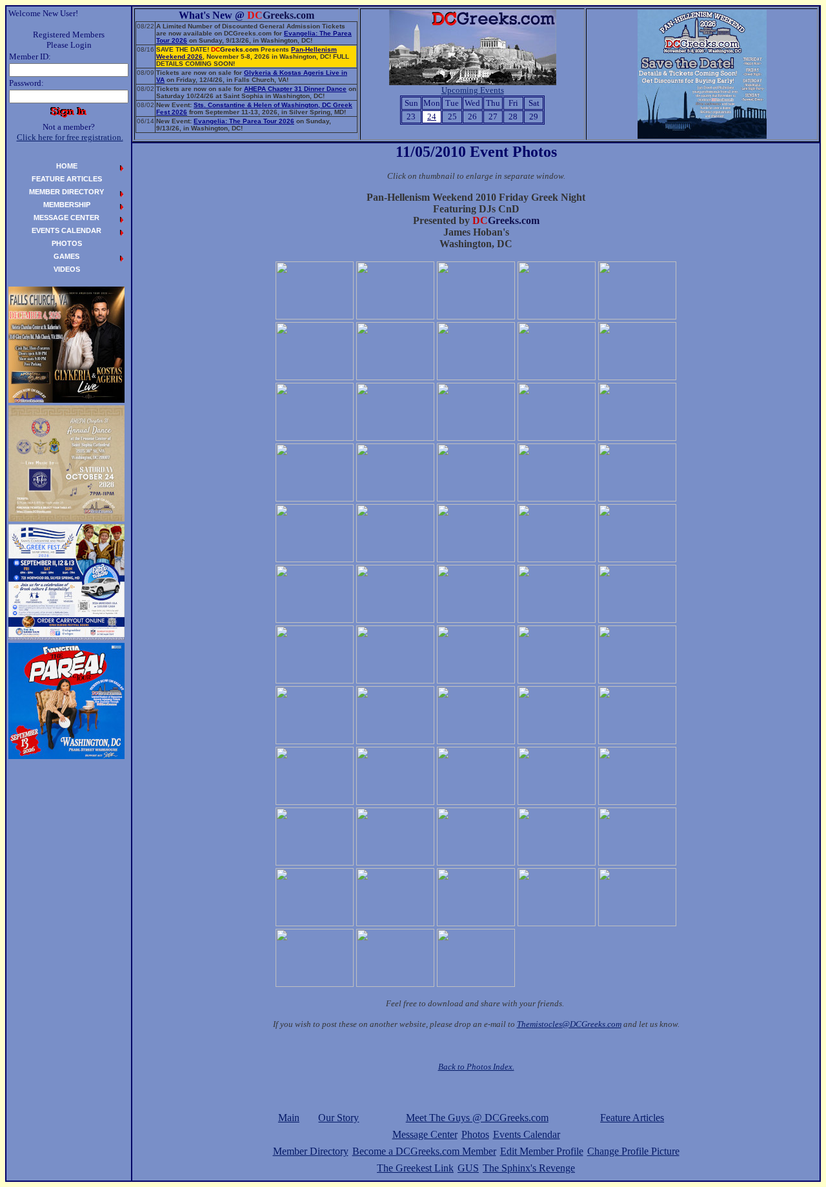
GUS (468, 1167)
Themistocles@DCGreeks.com (569, 1024)
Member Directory (310, 1151)
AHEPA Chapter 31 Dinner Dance (295, 88)
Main (288, 1117)
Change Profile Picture (633, 1151)
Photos (475, 1134)
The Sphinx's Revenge (529, 1167)
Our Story (338, 1117)
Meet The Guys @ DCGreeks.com (477, 1117)
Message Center (425, 1134)
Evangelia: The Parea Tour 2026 (244, 121)
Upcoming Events (472, 90)
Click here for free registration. (70, 137)
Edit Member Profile (541, 1151)
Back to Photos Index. (476, 1066)
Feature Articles (632, 1117)
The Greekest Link (415, 1167)
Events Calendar (526, 1134)
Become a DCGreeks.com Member (424, 1151)
